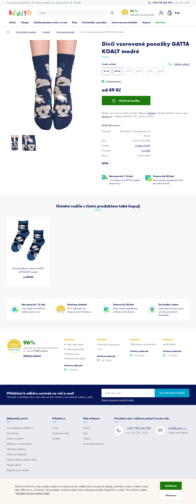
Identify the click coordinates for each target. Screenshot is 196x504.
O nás (55, 428)
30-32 (139, 71)
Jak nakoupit (12, 433)
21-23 (106, 71)
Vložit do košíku (129, 100)
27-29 (128, 71)
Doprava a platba (43, 3)
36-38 (160, 71)
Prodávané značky (60, 433)
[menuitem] (12, 22)
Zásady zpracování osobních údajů (117, 400)
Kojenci (86, 428)
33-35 (150, 71)
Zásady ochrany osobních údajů (21, 459)
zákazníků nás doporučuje (142, 12)
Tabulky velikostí (62, 3)
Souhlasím (171, 485)
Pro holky (146, 150)
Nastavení (170, 495)
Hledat (112, 12)
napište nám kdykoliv (178, 430)
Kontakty (77, 3)
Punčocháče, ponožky (93, 443)
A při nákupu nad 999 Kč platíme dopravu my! (124, 180)
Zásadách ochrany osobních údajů (32, 493)
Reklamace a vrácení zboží (19, 443)
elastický (152, 113)
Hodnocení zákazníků (17, 454)
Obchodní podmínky (16, 449)
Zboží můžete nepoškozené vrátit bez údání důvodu (168, 180)
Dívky (85, 433)
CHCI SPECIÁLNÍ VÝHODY (172, 393)
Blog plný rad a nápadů (18, 470)
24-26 (117, 71)
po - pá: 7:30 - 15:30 (139, 430)
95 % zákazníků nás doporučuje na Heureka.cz (79, 308)
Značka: (142, 145)
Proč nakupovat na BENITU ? (19, 3)
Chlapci (86, 438)
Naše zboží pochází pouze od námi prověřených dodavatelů (171, 309)
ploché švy (107, 116)
